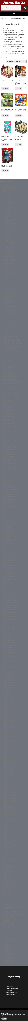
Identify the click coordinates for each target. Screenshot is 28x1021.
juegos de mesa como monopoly (11, 628)
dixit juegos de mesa (8, 891)
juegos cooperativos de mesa (10, 675)
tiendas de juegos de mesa (9, 211)
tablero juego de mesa (8, 245)
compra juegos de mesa (9, 910)
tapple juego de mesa (8, 233)
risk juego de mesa (7, 270)
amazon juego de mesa (9, 960)
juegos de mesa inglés (8, 511)
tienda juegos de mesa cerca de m (11, 214)
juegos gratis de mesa (8, 378)
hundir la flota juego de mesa (10, 847)
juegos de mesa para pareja (10, 459)
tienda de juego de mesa (9, 225)
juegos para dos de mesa (9, 371)
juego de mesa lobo (8, 746)
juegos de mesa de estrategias (10, 604)
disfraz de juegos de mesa (9, 896)
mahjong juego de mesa (9, 352)
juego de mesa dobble (8, 786)
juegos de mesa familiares (9, 536)
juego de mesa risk (7, 717)
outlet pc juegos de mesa (9, 291)
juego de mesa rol (7, 715)
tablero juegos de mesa (9, 244)
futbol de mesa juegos (8, 864)
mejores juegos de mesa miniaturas (12, 341)
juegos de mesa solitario (9, 435)
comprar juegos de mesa (9, 908)
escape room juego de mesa (10, 884)
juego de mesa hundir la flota (10, 760)
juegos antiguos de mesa (9, 680)
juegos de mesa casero (9, 638)
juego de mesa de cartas (9, 809)
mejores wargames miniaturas (10, 336)
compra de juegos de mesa (10, 911)
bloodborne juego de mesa (9, 943)
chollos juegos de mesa (9, 922)
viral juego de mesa (8, 195)
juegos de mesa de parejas (9, 588)
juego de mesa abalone (9, 840)
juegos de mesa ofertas (9, 477)
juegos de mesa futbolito (9, 529)
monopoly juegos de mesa (9, 312)
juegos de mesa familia (9, 539)
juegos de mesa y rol (8, 405)
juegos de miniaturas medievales (11, 397)
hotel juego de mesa (8, 849)
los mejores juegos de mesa (10, 353)
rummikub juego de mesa (9, 265)
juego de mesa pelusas (9, 722)
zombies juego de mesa (9, 185)
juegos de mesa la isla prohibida (11, 501)
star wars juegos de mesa (9, 249)
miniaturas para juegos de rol (10, 317)
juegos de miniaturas (8, 402)
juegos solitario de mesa (9, 367)
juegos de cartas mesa (8, 670)
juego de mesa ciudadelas (9, 819)
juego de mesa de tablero (9, 795)
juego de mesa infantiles (9, 758)
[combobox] (11, 8)
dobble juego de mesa (8, 889)
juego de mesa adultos (8, 837)
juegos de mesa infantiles (9, 513)
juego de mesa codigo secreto (10, 814)
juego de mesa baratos (8, 828)
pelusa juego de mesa (8, 280)
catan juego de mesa (8, 931)
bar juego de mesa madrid (9, 948)
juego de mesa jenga (8, 755)
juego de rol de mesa (8, 694)
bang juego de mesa (8, 951)
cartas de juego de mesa (9, 939)
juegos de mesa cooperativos (10, 611)
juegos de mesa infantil (9, 515)
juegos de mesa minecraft (9, 491)
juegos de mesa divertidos (9, 565)
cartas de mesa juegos (8, 937)
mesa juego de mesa (8, 329)
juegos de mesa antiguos (9, 647)
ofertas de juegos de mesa (9, 301)
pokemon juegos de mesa (9, 275)
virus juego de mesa (8, 193)
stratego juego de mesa (9, 247)
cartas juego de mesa (8, 936)
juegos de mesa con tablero (10, 614)
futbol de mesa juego (8, 866)
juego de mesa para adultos (10, 727)
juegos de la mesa (7, 658)
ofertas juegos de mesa (9, 296)
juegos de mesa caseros (9, 637)
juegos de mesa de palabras (10, 590)
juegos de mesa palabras (9, 473)
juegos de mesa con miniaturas (11, 621)
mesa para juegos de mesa (10, 324)
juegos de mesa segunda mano (11, 437)
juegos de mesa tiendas (9, 421)
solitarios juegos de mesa (9, 251)
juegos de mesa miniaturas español (12, 487)
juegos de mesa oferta (8, 478)
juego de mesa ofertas (8, 732)
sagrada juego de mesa (9, 259)
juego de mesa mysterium (9, 738)
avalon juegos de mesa (9, 955)
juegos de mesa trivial (8, 412)
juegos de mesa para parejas (10, 458)
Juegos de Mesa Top (14, 2)
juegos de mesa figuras (9, 534)
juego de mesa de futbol (9, 805)
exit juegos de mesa (8, 873)
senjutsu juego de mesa (9, 258)
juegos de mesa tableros (9, 426)
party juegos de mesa (8, 282)
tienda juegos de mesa (8, 216)
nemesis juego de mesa (9, 308)
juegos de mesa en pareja (9, 548)
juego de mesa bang (8, 831)
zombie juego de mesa (8, 188)
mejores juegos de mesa (9, 348)
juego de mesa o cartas (9, 736)
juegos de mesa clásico (9, 631)
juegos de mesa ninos (8, 482)
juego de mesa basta (8, 824)
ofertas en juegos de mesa (9, 299)
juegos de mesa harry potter (10, 522)
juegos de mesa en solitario (10, 545)
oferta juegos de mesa (8, 303)
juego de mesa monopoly (9, 739)
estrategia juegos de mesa (9, 878)
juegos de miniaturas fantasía (10, 398)
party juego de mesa (8, 284)
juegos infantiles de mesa (9, 376)
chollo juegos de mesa (8, 925)
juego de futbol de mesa (9, 845)
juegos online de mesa (8, 374)
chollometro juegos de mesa (10, 924)
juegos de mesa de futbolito (10, 600)
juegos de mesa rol (7, 442)
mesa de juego (6, 332)
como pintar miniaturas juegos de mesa (13, 913)
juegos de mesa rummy (9, 438)
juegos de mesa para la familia (11, 461)
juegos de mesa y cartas (9, 407)
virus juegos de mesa (8, 192)
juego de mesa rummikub (9, 713)
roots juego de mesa (8, 266)
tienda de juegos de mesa (9, 223)
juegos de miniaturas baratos (10, 400)
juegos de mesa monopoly (9, 484)
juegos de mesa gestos (9, 527)
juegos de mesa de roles (9, 581)
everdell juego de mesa (8, 877)
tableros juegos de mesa (9, 242)
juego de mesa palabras (9, 729)
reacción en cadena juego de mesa (11, 272)
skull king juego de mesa (9, 256)
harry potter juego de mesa (9, 856)
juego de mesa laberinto (9, 748)
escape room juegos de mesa (10, 882)
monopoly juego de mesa (9, 313)
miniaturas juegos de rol (9, 318)
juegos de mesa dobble (9, 560)
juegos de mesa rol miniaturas (10, 440)
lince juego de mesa (8, 355)
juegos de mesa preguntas (9, 447)
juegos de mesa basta (8, 642)
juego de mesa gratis (8, 765)
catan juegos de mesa (8, 929)
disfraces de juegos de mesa (10, 897)
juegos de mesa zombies (9, 404)
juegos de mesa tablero (9, 428)
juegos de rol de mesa (8, 392)
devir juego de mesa (8, 901)
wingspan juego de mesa (9, 190)
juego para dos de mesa (9, 684)
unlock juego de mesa (8, 200)
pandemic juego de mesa (9, 285)
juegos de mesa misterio (9, 485)
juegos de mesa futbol (8, 531)
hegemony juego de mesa (9, 851)
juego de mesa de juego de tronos (11, 802)
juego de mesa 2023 (8, 842)
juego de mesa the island (9, 703)
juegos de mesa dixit (8, 562)
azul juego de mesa (8, 953)
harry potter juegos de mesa (10, 854)
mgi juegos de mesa (8, 322)
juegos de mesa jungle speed (10, 505)
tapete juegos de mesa (8, 239)
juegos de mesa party (8, 452)
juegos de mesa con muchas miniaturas (13, 619)
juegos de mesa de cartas (9, 607)
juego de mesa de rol (8, 797)
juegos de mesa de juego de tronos (11, 597)
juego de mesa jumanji (8, 753)
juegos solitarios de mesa (9, 365)
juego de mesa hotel (8, 762)
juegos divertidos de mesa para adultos (13, 381)
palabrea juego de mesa (9, 287)
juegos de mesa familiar (9, 538)
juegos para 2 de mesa (8, 372)
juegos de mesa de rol (8, 583)
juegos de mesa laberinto (9, 499)
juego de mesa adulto (8, 838)
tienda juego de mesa (8, 221)
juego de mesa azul (8, 833)
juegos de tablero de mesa (9, 386)
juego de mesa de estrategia (10, 807)
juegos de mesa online (8, 475)
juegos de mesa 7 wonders (9, 652)
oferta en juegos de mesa (9, 305)
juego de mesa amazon (9, 835)
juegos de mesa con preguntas (10, 616)
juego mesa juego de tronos (10, 685)
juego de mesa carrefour (9, 823)
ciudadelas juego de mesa (9, 918)
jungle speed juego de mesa (10, 362)
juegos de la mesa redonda (10, 656)
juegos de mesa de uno (9, 572)
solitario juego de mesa (9, 252)
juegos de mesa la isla (8, 503)
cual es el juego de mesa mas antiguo (12, 906)
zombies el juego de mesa (9, 186)
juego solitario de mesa (9, 682)
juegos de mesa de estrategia (10, 605)
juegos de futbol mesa (8, 661)
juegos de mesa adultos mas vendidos (12, 649)
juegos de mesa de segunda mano (11, 579)
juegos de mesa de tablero (9, 576)
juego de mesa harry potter (9, 764)
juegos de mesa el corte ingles (10, 558)
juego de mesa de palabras (10, 798)
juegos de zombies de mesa (10, 383)
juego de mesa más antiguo (10, 741)
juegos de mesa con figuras (10, 623)
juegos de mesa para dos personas (12, 465)
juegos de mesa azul (8, 645)
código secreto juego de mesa (10, 917)
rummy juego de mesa (8, 263)
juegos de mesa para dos (9, 466)
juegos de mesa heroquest (9, 518)
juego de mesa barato (8, 830)
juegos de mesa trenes (8, 416)
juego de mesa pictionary (9, 720)
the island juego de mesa (9, 230)
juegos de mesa (7, 654)
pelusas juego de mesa (9, 279)
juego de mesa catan (8, 821)
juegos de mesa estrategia (9, 541)
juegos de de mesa (7, 668)
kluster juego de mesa (8, 360)
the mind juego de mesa (9, 226)
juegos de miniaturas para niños (11, 395)
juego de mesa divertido (9, 790)
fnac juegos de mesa (8, 868)
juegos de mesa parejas (9, 454)
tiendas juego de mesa (8, 209)
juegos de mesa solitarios (9, 433)
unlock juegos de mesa (9, 199)
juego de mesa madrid (8, 744)
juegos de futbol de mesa (9, 663)
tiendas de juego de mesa (9, 212)
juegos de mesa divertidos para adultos (13, 564)
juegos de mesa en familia (9, 555)
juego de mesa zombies (9, 696)
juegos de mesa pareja (8, 456)
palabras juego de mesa (9, 289)
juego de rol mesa (7, 692)
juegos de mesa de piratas (9, 586)
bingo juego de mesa (8, 944)
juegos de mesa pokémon (9, 449)
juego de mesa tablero (8, 706)
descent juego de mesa (9, 904)
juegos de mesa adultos (9, 651)
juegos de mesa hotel (8, 517)
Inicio (2, 18)
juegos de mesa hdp (8, 520)
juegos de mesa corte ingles (10, 609)
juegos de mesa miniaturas (10, 489)
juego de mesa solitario (9, 710)
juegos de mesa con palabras (10, 618)
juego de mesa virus (8, 699)
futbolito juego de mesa (9, 859)
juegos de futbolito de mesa (10, 659)
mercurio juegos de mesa (9, 334)
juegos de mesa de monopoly (10, 591)
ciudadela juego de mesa (9, 920)
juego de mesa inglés (8, 757)
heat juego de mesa (8, 852)
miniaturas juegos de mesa (10, 320)
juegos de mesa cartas (8, 640)
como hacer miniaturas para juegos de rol (13, 915)
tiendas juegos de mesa (9, 207)
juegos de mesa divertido (9, 567)
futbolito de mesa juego (9, 863)
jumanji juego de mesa (8, 364)
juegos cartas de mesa (8, 677)
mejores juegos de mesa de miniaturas (12, 343)
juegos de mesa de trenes (9, 574)
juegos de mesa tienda (8, 423)
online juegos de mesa (8, 294)
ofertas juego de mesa (8, 298)
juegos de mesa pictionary (9, 451)
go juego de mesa (7, 858)
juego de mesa (6, 844)
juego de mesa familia (8, 774)
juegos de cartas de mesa (9, 671)
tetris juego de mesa (8, 232)
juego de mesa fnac (8, 769)
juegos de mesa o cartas (9, 480)
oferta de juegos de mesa (9, 306)
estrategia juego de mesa (9, 880)
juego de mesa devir (8, 791)
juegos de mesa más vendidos (10, 492)
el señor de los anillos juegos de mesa (12, 885)
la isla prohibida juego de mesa (11, 358)
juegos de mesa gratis (8, 525)
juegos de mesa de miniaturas (10, 595)
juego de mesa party (8, 724)
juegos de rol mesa (7, 388)
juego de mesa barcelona (9, 826)
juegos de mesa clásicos (9, 630)
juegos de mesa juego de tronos (11, 508)
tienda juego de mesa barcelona (11, 219)
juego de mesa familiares (9, 771)
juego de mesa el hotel (8, 783)
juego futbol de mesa (8, 689)
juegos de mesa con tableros (10, 612)
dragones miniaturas (8, 887)
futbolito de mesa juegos (9, 861)
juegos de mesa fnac (8, 532)
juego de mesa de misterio (9, 800)
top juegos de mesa (8, 204)
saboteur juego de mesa (9, 261)
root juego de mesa (8, 268)
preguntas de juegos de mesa (10, 273)
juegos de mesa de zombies (10, 571)
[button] (14, 13)
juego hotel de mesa (8, 687)
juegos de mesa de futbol (9, 602)
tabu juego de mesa (8, 240)
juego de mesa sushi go (9, 708)
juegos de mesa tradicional (10, 418)
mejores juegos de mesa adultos (11, 346)
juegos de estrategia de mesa (10, 666)
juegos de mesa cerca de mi (10, 633)
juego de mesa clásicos (9, 816)
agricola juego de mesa (9, 964)
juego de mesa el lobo (8, 779)
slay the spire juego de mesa (10, 254)
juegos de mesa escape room (10, 543)
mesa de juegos (7, 331)
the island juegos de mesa (9, 228)
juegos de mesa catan (8, 635)
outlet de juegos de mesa (9, 292)
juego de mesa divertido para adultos (12, 788)
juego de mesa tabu (8, 704)
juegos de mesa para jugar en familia (12, 463)
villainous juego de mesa (9, 197)
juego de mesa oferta (8, 734)
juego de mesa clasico (8, 818)
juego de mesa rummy (8, 711)
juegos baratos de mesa (9, 678)
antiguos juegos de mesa (9, 957)
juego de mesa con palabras (10, 811)
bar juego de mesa (7, 950)
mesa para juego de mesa (9, 325)
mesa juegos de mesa (8, 327)
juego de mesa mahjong (9, 743)
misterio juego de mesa (9, 315)
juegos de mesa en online (9, 550)
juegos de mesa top (8, 419)
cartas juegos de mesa (8, 934)
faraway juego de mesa (9, 871)
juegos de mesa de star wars (10, 578)
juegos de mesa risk (8, 444)
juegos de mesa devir (8, 569)
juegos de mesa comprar (9, 626)
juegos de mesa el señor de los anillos (12, 557)
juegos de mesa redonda (9, 445)
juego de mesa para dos (9, 725)
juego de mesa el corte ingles (10, 784)
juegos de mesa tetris (8, 425)
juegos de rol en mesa (8, 390)
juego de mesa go (7, 767)
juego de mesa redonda (9, 718)
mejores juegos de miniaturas (10, 338)
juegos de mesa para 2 (8, 472)
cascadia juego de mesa (9, 932)
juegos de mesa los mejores (10, 498)
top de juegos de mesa (8, 205)
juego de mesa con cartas (9, 812)
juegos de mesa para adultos (10, 468)
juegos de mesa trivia (8, 414)
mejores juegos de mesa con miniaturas (13, 345)
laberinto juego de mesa (9, 357)
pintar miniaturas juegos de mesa (11, 277)
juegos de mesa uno (8, 411)
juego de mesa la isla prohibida (11, 750)
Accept (4, 1018)
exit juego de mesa (7, 875)
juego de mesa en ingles (9, 776)
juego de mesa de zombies (9, 793)
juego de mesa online (8, 731)
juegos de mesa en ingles (9, 553)
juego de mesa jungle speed (10, 751)
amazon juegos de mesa (9, 958)
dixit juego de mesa (8, 892)
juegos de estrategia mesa (9, 665)
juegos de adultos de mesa (9, 673)
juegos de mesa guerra (8, 524)
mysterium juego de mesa (9, 310)
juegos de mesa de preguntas (10, 585)
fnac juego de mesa (8, 870)
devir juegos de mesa (8, 899)
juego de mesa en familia (9, 778)
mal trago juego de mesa (9, 350)
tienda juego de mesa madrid (10, 218)
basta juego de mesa (8, 946)
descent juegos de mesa (9, 903)
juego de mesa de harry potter (10, 804)
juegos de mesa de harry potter (10, 598)
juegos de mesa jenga (8, 510)
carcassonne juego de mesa (10, 941)
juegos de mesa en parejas (9, 546)
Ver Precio (5, 88)
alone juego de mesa (8, 962)
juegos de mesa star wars (9, 432)
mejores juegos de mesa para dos (11, 339)
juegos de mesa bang (8, 644)
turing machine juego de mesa (10, 202)
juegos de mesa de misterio (10, 593)
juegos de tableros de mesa (10, 385)
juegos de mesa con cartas (9, 625)
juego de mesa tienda (8, 701)
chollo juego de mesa (8, 927)
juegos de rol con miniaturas (10, 393)
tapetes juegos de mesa (9, 235)
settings (16, 1016)
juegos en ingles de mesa (9, 379)
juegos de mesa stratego (9, 430)
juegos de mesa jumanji (9, 506)
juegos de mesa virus (8, 409)
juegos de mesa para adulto (10, 470)
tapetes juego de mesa (8, 237)
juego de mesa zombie (8, 698)
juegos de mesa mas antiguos (10, 494)
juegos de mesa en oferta (9, 551)
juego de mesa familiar (9, 772)
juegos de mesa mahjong (9, 496)
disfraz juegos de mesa (9, 894)
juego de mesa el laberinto (9, 781)
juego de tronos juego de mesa (10, 691)
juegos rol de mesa (7, 369)
